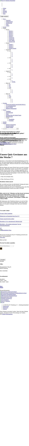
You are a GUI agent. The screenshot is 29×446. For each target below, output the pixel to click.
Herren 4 (11, 35)
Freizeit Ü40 (12, 41)
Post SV (5, 12)
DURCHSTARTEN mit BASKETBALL (16, 104)
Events (4, 27)
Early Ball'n (11, 40)
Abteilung (8, 111)
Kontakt (5, 11)
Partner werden (9, 127)
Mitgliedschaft (9, 116)
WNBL (13, 81)
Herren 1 (11, 31)
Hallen (4, 8)
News (4, 19)
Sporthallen (11, 119)
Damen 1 (11, 44)
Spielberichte (9, 23)
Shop (4, 13)
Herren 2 (11, 32)
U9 (9, 85)
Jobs (4, 9)
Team (7, 114)
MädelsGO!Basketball (11, 108)
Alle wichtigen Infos (5, 142)
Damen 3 (11, 45)
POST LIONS (9, 107)
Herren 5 (11, 36)
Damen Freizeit (12, 48)
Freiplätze (11, 120)
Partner (4, 123)
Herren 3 (11, 33)
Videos (7, 25)
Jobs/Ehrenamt (9, 112)
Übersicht (8, 20)
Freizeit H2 (11, 39)
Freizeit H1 (11, 37)
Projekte (5, 103)
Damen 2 (11, 47)
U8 (9, 84)
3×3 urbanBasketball (11, 106)
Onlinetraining (9, 21)
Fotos (7, 24)
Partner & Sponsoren (11, 124)
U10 (10, 87)
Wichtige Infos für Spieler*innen (13, 115)
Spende (4, 122)
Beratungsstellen (10, 126)
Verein (4, 110)
